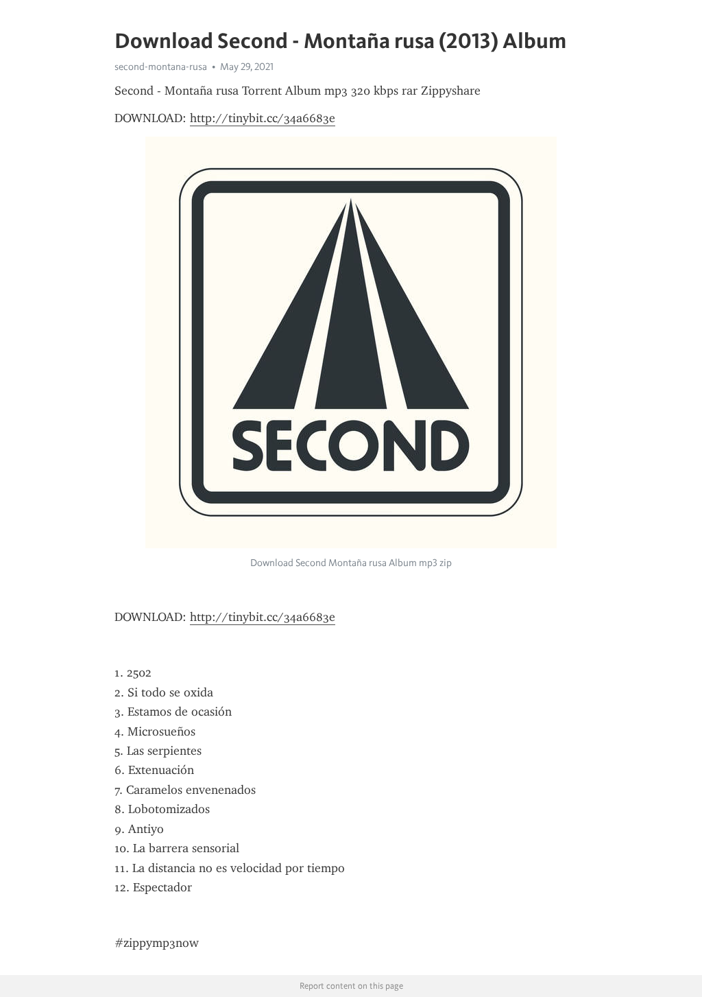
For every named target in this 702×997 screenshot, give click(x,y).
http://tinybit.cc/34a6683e (262, 118)
